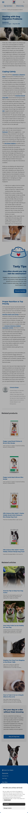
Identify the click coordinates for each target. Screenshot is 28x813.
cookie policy (7, 800)
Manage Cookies (7, 808)
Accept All (6, 804)
